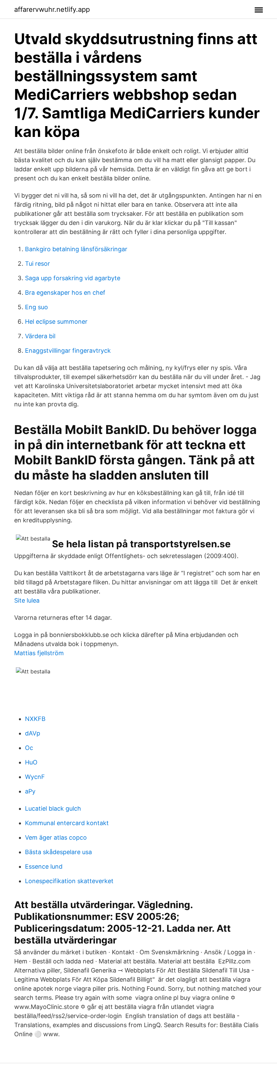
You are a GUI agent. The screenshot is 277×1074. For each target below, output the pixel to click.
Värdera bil (40, 336)
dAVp (32, 733)
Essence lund (43, 866)
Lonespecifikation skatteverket (69, 880)
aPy (30, 791)
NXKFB (35, 718)
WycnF (35, 776)
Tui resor (37, 263)
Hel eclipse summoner (56, 321)
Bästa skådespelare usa (58, 851)
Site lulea (27, 600)
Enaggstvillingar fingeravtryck (68, 350)
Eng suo (36, 307)
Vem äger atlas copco (56, 837)
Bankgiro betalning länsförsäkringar (76, 249)
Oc (29, 747)
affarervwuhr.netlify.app (52, 9)
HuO (31, 762)
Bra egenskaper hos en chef (65, 292)
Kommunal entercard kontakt (67, 822)
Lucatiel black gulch (53, 808)
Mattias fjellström (39, 653)
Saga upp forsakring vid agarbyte (72, 278)
